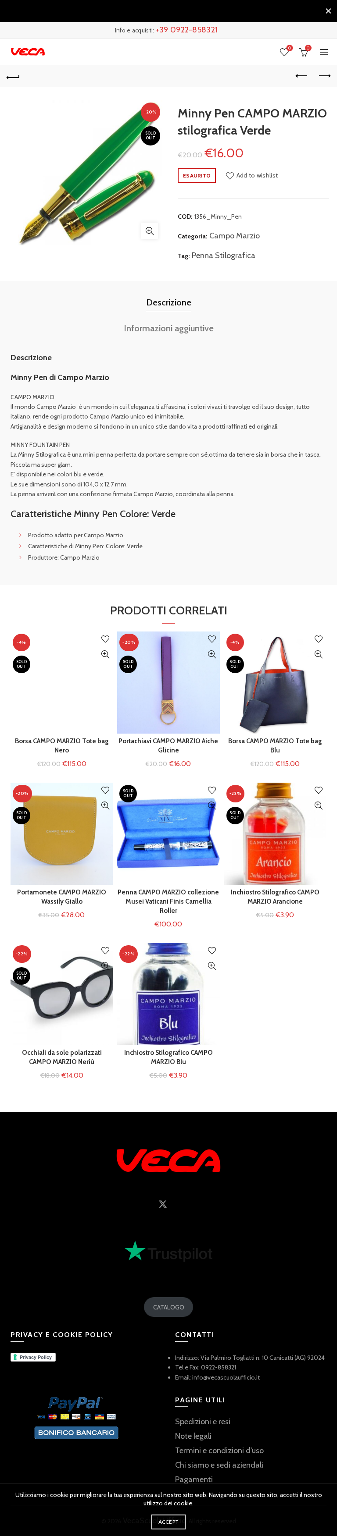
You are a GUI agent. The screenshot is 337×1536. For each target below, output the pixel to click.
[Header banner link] (159, 11)
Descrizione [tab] (168, 302)
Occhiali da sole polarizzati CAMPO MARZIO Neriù (62, 1057)
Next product (324, 76)
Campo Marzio (234, 236)
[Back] (13, 76)
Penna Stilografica (223, 255)
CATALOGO (168, 1307)
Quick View (105, 654)
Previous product (302, 76)
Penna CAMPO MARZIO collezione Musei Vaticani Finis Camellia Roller (168, 901)
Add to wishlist (257, 175)
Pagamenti (194, 1479)
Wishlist (289, 48)
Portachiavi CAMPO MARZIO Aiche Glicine (168, 745)
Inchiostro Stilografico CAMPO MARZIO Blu (168, 1057)
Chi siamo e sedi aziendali (219, 1465)
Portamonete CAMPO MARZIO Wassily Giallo (61, 896)
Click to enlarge (149, 231)
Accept (168, 1521)
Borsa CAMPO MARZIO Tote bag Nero (62, 745)
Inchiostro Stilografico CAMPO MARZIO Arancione (275, 896)
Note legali (193, 1436)
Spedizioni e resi (202, 1421)
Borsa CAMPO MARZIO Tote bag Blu (275, 745)
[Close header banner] (328, 11)
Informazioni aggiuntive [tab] (169, 328)
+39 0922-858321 (187, 30)
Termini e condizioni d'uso (219, 1450)
